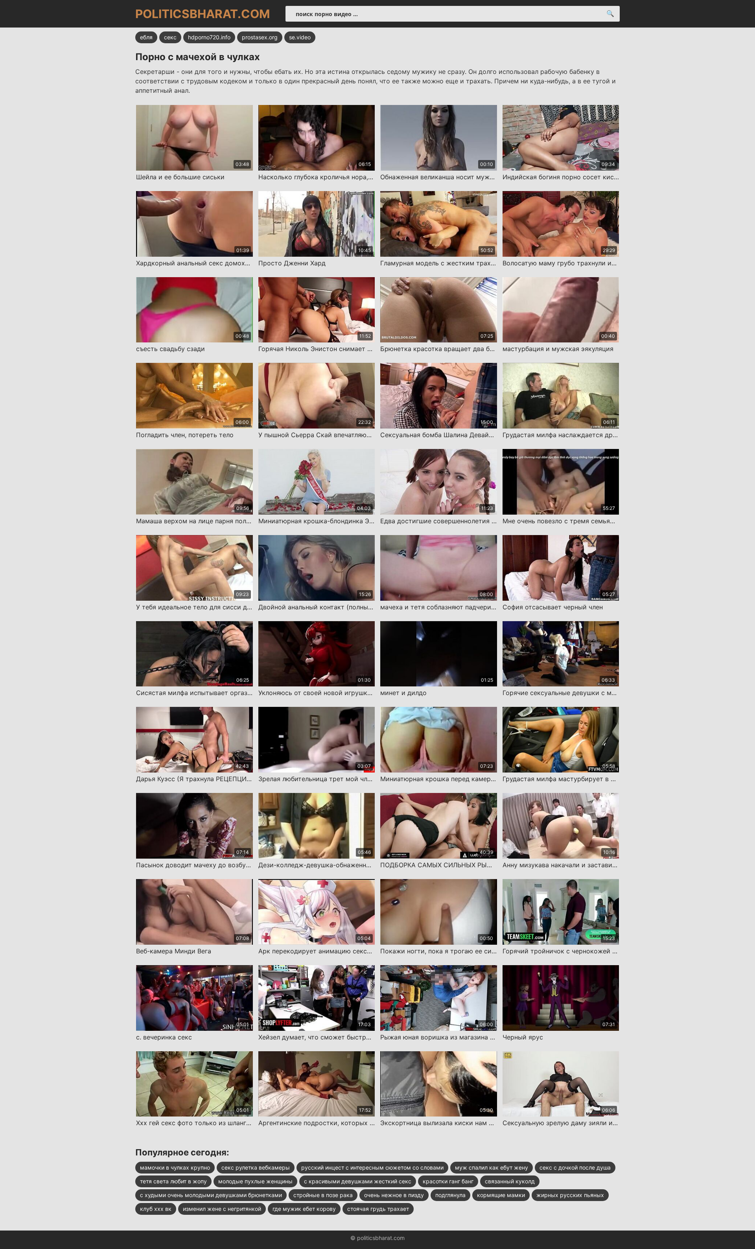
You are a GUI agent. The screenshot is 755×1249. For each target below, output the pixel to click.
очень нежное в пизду (394, 1195)
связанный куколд (510, 1181)
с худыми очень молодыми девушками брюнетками (211, 1195)
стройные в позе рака (323, 1195)
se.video (300, 37)
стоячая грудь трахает (378, 1208)
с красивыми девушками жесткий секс (357, 1181)
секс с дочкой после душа (575, 1167)
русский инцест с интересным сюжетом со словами (372, 1167)
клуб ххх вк (155, 1208)
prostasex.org (260, 37)
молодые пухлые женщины (255, 1181)
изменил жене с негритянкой (222, 1208)
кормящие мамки (501, 1195)
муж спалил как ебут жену (491, 1167)
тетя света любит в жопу (173, 1181)
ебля (146, 37)
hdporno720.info (209, 37)
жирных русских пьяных (570, 1195)
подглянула (450, 1195)
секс (170, 37)
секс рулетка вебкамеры (255, 1167)
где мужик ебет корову (304, 1208)
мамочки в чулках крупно (175, 1167)
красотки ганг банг (448, 1181)
